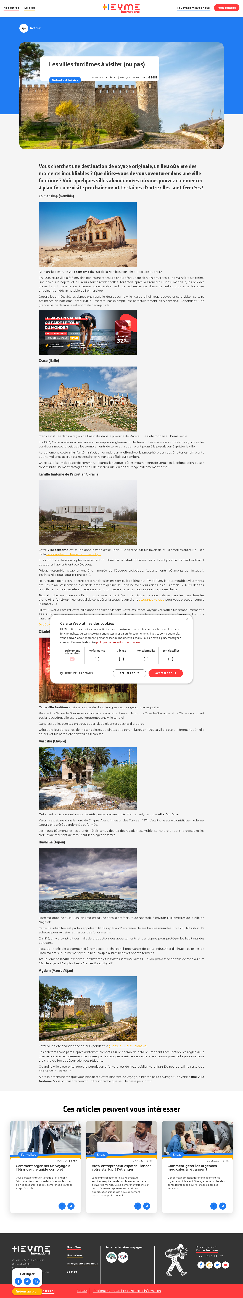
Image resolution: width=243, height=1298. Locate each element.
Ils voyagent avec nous (193, 7)
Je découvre (48, 624)
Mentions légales (20, 1268)
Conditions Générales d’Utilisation (29, 1260)
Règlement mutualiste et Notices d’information (127, 1290)
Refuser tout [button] (129, 673)
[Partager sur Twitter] (27, 1281)
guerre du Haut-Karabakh (127, 1046)
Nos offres (11, 7)
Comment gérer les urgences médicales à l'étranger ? (192, 1167)
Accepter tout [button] (165, 673)
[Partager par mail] (36, 1281)
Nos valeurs (75, 1255)
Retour (35, 28)
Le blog (29, 7)
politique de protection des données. (118, 642)
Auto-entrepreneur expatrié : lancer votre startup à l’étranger (121, 1167)
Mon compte (227, 7)
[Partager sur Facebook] (18, 1281)
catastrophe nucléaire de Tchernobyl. (73, 554)
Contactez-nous (207, 1250)
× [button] (187, 618)
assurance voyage (151, 599)
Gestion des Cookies (22, 1264)
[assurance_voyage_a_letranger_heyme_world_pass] (121, 332)
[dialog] (121, 648)
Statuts (82, 1290)
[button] (76, 673)
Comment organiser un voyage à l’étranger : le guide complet (43, 1167)
